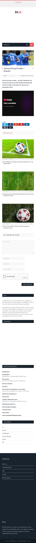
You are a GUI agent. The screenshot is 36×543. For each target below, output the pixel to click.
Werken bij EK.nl (6, 478)
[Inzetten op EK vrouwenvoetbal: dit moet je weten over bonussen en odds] (18, 181)
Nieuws (4, 430)
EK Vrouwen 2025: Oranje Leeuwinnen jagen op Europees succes (18, 4)
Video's (32, 75)
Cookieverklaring (6, 467)
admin (5, 75)
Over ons (4, 464)
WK (3, 442)
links (3, 471)
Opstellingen (5, 433)
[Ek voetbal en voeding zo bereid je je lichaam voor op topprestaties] (18, 149)
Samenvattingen (25, 75)
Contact (4, 474)
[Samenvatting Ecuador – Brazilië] (18, 58)
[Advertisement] (18, 28)
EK (18, 12)
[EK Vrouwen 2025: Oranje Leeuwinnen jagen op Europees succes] (18, 214)
